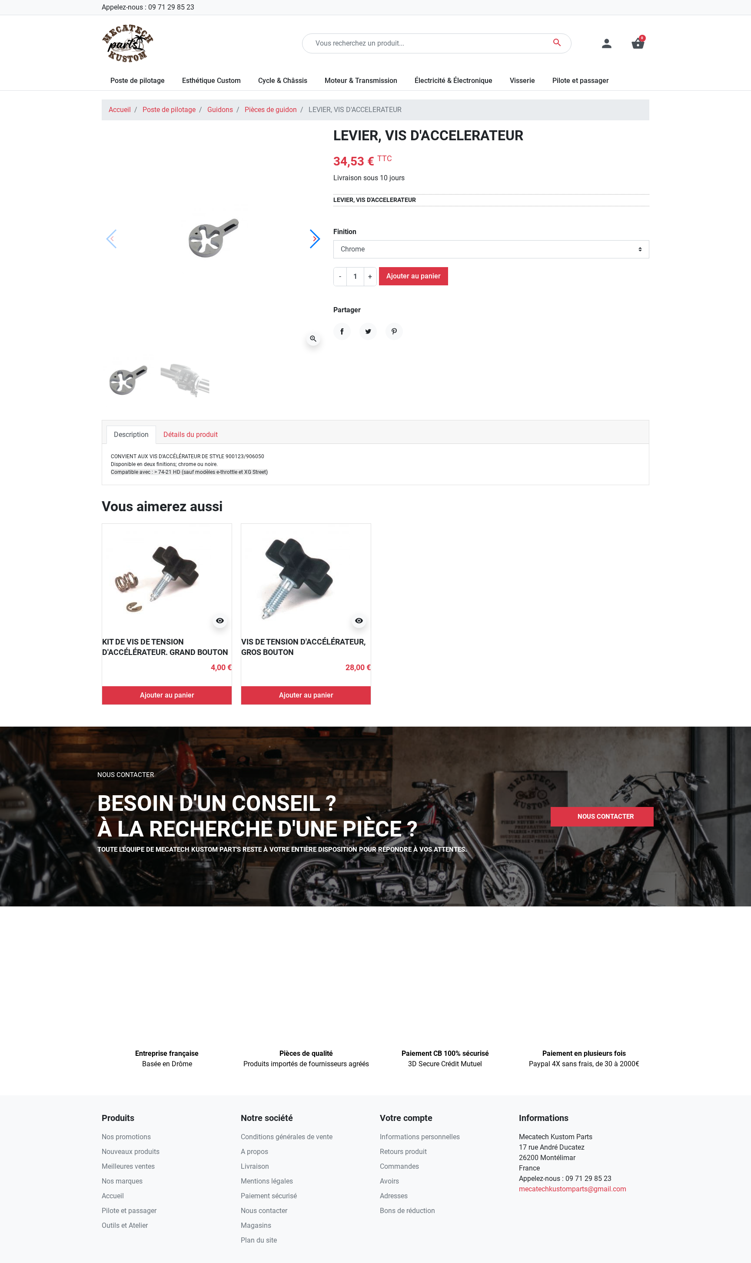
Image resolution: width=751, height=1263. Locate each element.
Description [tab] (131, 434)
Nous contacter (264, 1211)
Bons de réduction (407, 1211)
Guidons (220, 110)
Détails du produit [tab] (190, 434)
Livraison (255, 1166)
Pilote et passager (129, 1211)
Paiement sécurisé (269, 1196)
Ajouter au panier (413, 276)
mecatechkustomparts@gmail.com (572, 1189)
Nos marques (122, 1181)
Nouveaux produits (131, 1151)
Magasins (256, 1225)
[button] (638, 43)
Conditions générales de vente (286, 1137)
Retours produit (403, 1151)
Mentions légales (267, 1181)
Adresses (394, 1196)
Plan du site (259, 1240)
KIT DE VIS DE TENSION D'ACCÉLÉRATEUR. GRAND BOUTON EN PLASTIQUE (165, 652)
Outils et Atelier (125, 1225)
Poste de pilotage (169, 110)
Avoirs (389, 1181)
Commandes (399, 1166)
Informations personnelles (420, 1137)
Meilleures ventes (128, 1166)
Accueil (120, 110)
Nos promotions (126, 1137)
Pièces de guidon (271, 110)
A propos (254, 1151)
